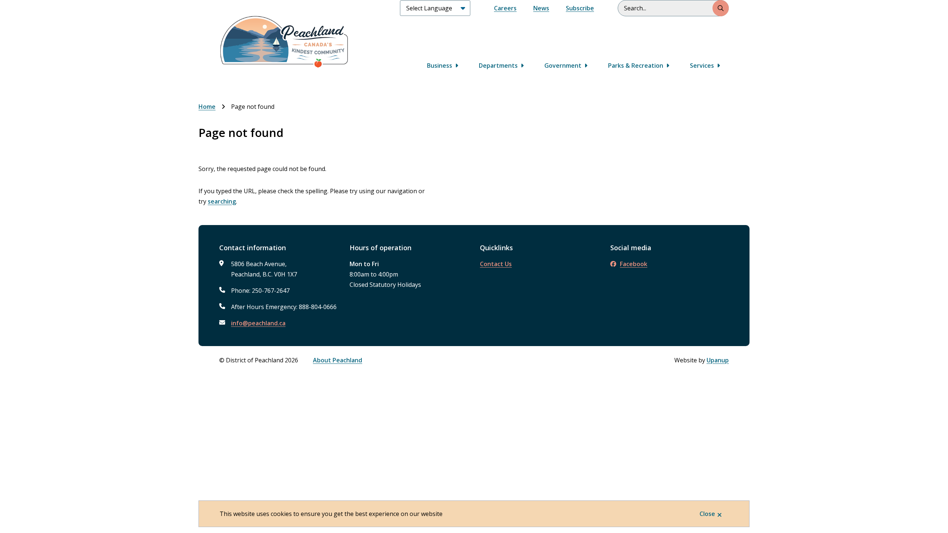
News (541, 8)
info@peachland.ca (258, 323)
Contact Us (496, 264)
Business (439, 65)
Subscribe (580, 8)
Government (562, 65)
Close (707, 514)
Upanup (718, 360)
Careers (505, 8)
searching (222, 201)
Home (207, 107)
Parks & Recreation (635, 65)
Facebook (633, 264)
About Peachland (337, 360)
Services (702, 65)
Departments (498, 65)
